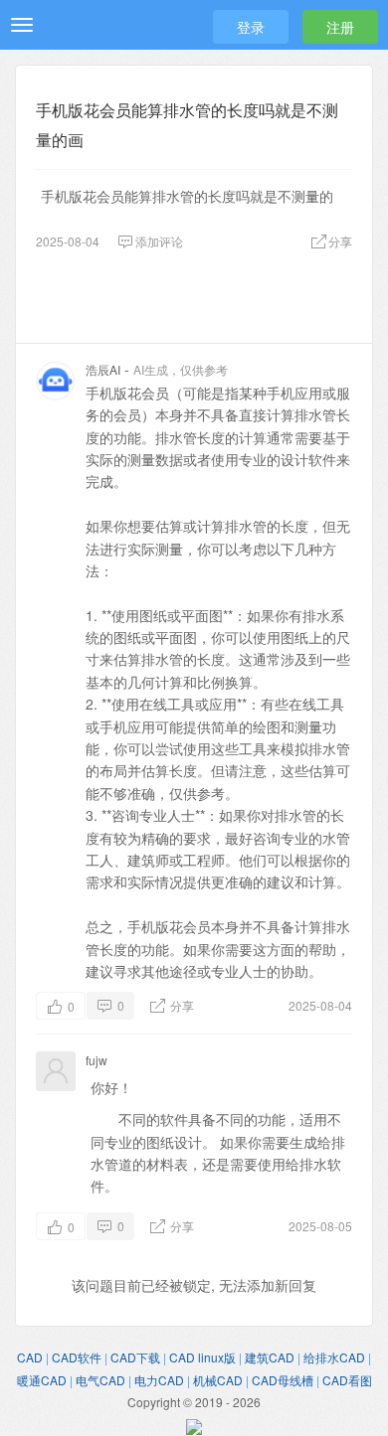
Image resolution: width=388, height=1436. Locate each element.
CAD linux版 (202, 1357)
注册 (340, 27)
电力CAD (159, 1379)
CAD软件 (76, 1357)
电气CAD (100, 1379)
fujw (96, 1059)
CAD (30, 1357)
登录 (251, 27)
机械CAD (218, 1379)
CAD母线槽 (282, 1379)
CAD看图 (347, 1379)
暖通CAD (42, 1379)
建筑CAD (269, 1357)
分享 (180, 1005)
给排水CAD (334, 1357)
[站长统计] (194, 1424)
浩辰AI (103, 369)
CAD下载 (135, 1357)
